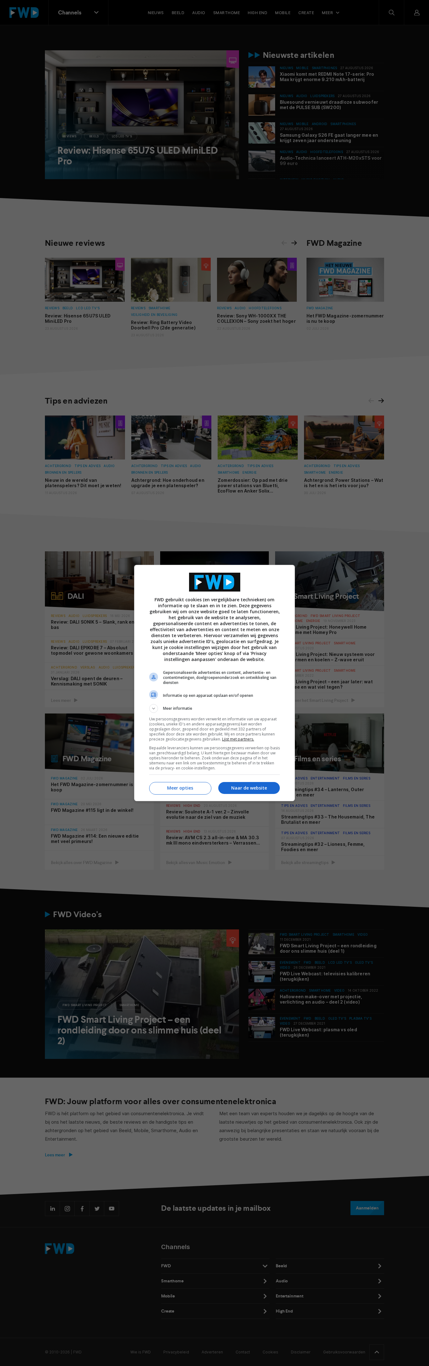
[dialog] (214, 683)
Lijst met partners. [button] (238, 739)
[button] (214, 708)
